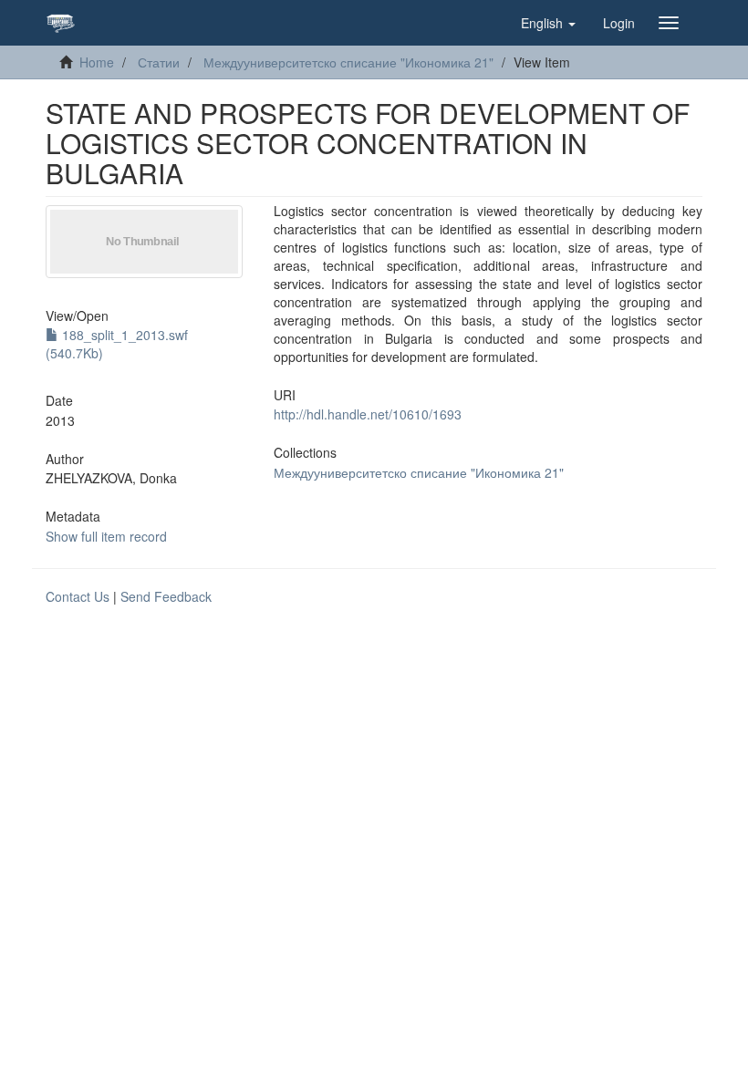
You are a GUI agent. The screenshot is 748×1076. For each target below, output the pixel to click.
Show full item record (106, 536)
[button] (548, 23)
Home (96, 62)
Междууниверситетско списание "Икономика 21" (348, 62)
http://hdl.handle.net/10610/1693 (368, 414)
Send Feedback (166, 596)
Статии (159, 62)
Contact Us (77, 596)
